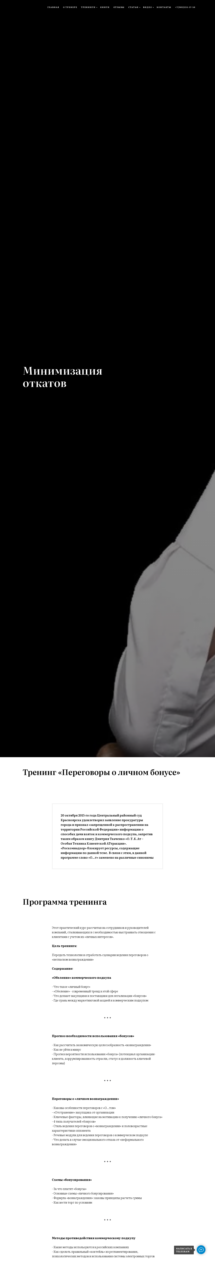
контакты (164, 7)
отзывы (119, 7)
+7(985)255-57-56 (185, 7)
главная (53, 7)
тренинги (88, 7)
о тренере (70, 7)
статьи (133, 7)
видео (147, 7)
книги (105, 7)
